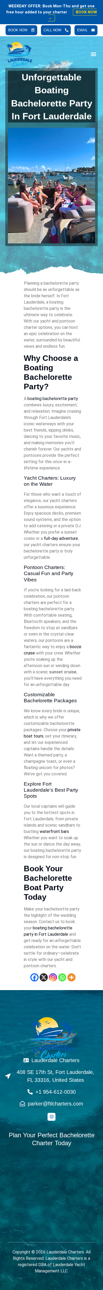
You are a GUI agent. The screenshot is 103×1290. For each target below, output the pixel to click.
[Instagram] (53, 977)
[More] (71, 977)
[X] (44, 977)
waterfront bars (54, 831)
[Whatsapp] (62, 977)
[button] (93, 54)
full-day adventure (61, 538)
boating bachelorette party (52, 398)
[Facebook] (34, 977)
